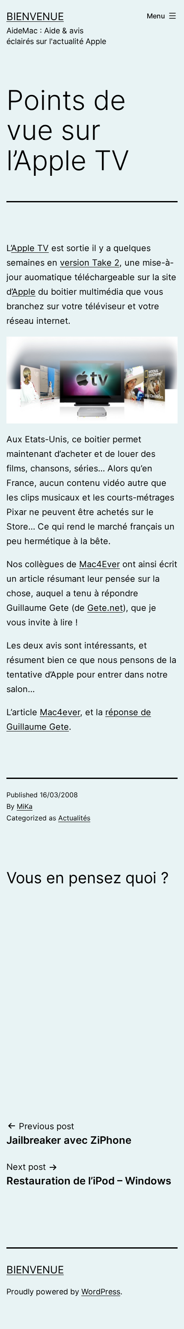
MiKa (25, 806)
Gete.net (105, 608)
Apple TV (30, 248)
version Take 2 (89, 263)
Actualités (74, 818)
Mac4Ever (99, 564)
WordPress (100, 1291)
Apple (24, 292)
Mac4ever (60, 712)
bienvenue (35, 16)
